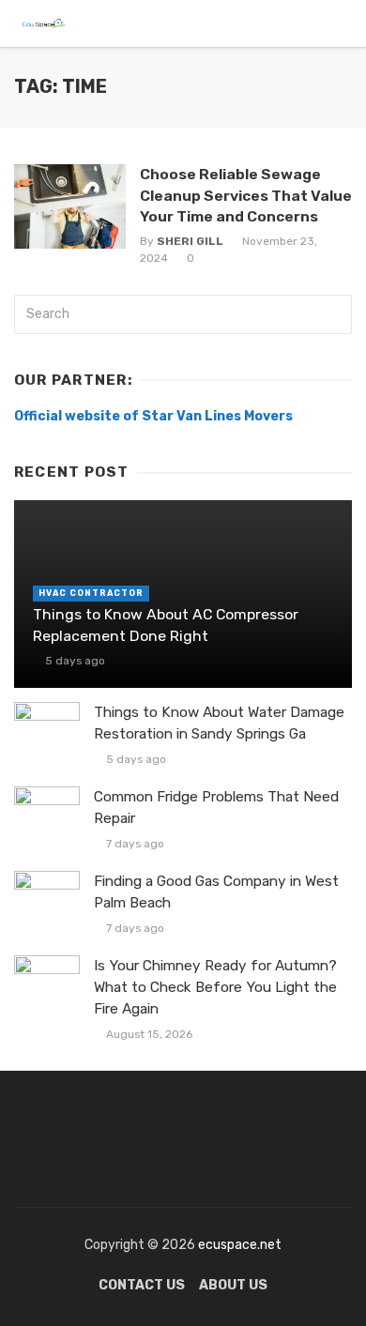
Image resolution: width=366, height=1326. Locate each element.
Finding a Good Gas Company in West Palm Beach (216, 892)
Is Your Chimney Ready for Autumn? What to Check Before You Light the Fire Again (215, 987)
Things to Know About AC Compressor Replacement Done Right (165, 624)
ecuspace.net (238, 1245)
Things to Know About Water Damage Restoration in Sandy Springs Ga (219, 723)
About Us (233, 1285)
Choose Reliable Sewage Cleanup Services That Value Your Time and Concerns (246, 194)
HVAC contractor (91, 593)
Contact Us (142, 1285)
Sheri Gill (190, 241)
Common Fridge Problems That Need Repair (216, 807)
